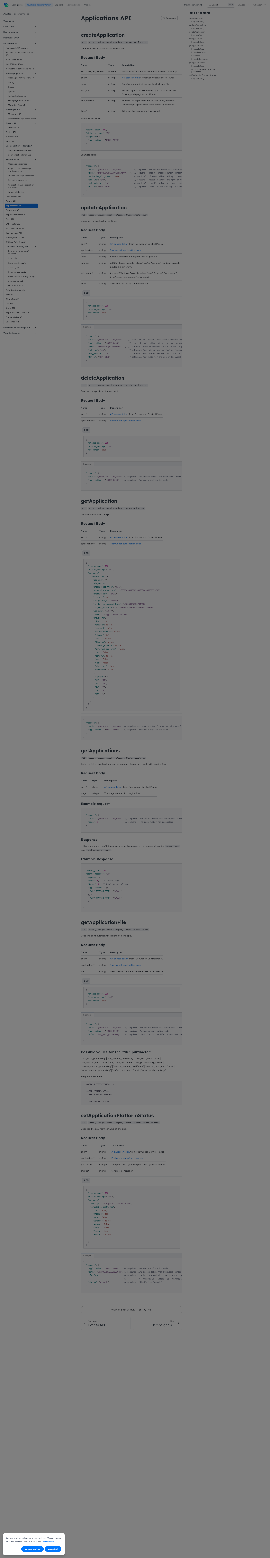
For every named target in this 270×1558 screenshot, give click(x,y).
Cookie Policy (47, 1542)
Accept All (53, 1549)
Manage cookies (32, 1549)
